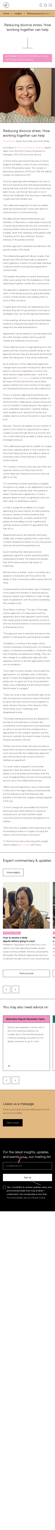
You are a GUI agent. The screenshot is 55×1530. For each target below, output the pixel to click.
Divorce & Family (12, 933)
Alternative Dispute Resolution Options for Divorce (26, 58)
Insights (18, 13)
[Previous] (6, 989)
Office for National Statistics (30, 147)
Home (6, 13)
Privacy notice (38, 1197)
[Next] (15, 989)
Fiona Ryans (9, 141)
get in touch (24, 844)
